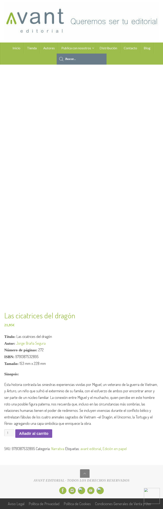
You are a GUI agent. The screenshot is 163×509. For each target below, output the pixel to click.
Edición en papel (115, 448)
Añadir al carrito (33, 433)
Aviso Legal (16, 503)
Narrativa (57, 448)
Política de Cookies (77, 503)
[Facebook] (62, 490)
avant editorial (90, 448)
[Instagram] (72, 490)
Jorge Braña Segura (31, 343)
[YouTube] (90, 490)
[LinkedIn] (100, 490)
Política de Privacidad (44, 503)
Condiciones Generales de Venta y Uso (123, 503)
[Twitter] (81, 490)
